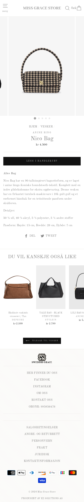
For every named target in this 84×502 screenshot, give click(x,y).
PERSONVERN (42, 441)
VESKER (46, 126)
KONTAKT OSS (42, 400)
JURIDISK (42, 454)
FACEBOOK (42, 379)
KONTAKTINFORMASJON (42, 461)
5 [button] (50, 118)
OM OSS (42, 393)
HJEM (33, 126)
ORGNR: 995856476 (42, 406)
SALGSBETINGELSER (42, 427)
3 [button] (43, 118)
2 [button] (39, 118)
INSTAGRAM (42, 386)
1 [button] (35, 118)
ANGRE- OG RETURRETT (42, 434)
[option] (42, 66)
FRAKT (42, 447)
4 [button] (46, 118)
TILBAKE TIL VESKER (44, 341)
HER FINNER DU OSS (42, 373)
